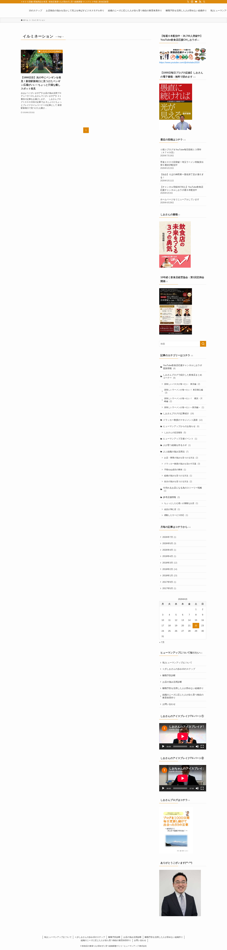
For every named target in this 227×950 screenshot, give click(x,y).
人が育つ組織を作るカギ (177, 445)
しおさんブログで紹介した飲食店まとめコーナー (182, 376)
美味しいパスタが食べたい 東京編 (182, 384)
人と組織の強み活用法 (175, 451)
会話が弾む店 (172, 509)
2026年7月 (169, 537)
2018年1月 (169, 575)
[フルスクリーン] (202, 746)
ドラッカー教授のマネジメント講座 (182, 420)
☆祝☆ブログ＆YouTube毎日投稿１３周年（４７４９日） (180, 152)
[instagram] (192, 1)
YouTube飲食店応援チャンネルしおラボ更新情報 (182, 367)
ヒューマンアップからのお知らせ (181, 426)
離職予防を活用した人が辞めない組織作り (183, 688)
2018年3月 (169, 562)
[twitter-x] (188, 1)
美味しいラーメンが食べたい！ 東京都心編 (183, 391)
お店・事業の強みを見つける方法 (181, 458)
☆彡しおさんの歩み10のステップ (178, 669)
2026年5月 (169, 543)
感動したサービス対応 (176, 515)
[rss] (200, 1)
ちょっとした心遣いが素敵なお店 (181, 503)
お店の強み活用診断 (172, 682)
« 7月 (161, 642)
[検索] (204, 1)
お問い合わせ (168, 704)
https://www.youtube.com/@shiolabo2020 (179, 62)
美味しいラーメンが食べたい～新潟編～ (184, 407)
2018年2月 (169, 569)
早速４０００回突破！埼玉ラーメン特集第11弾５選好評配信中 (182, 165)
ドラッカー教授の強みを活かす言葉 (182, 464)
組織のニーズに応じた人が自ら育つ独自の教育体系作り (183, 696)
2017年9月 (169, 582)
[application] (182, 736)
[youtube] (196, 1)
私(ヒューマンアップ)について (177, 662)
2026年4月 (169, 550)
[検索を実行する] (203, 344)
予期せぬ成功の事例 (175, 469)
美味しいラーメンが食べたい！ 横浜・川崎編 (183, 399)
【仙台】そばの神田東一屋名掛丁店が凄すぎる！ (182, 177)
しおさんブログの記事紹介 (178, 413)
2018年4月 (169, 556)
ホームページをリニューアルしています (179, 201)
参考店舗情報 (171, 497)
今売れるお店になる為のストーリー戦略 (182, 489)
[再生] (163, 746)
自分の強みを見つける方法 (178, 481)
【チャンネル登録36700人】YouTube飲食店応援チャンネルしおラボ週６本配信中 (181, 190)
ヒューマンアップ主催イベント (180, 438)
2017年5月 (169, 588)
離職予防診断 (168, 675)
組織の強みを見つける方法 (178, 475)
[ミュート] (197, 746)
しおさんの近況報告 (175, 432)
